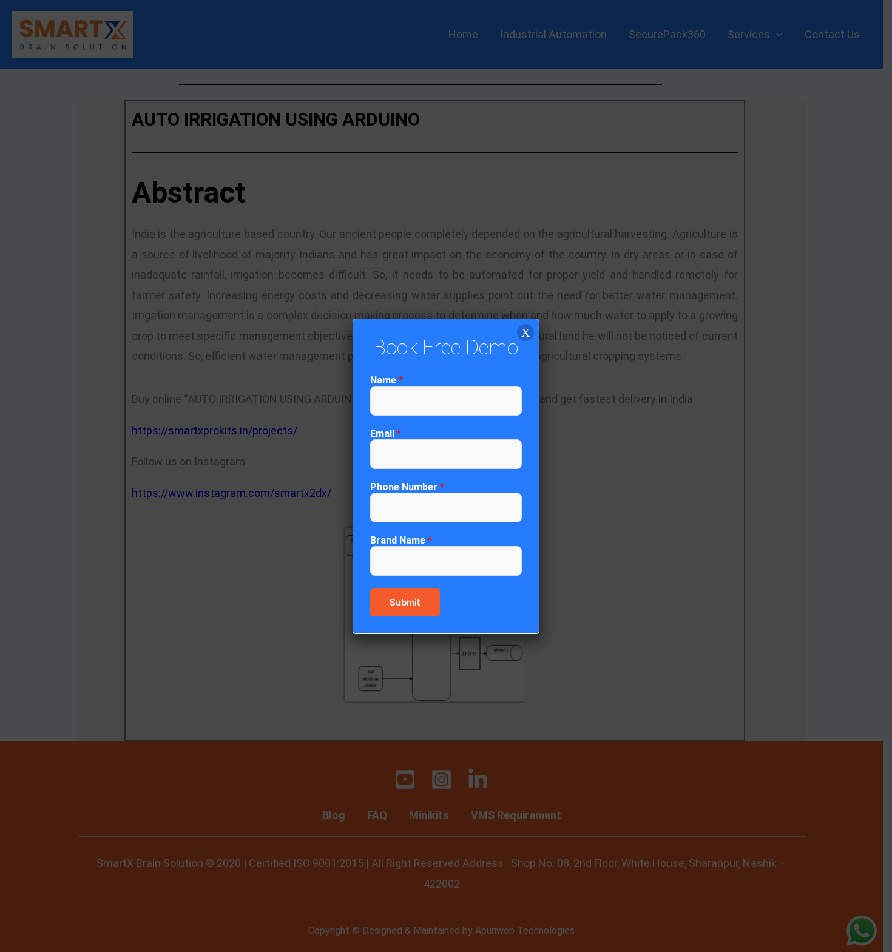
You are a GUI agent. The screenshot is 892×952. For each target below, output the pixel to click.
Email (385, 433)
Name (386, 380)
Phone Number (407, 487)
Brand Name (401, 540)
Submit (405, 602)
